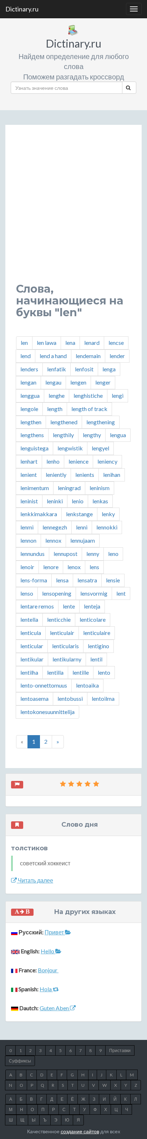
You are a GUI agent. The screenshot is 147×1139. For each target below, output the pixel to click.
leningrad (69, 487)
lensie (113, 580)
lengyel (100, 448)
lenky (108, 513)
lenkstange (79, 513)
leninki (55, 501)
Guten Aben (55, 1007)
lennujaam (82, 540)
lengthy (92, 434)
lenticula (30, 632)
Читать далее (35, 880)
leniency (107, 461)
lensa (62, 580)
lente (69, 606)
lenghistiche (88, 395)
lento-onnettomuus (43, 685)
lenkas (100, 501)
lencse (116, 342)
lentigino (98, 645)
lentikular (32, 659)
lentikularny (66, 659)
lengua (118, 434)
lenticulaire (96, 632)
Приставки (120, 1050)
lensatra (87, 580)
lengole (29, 408)
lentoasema (34, 698)
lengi (117, 395)
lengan (28, 382)
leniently (56, 474)
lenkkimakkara (38, 513)
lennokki (106, 527)
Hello (48, 951)
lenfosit (84, 369)
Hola (46, 989)
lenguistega (34, 448)
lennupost (65, 553)
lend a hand (53, 355)
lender (117, 355)
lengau (53, 382)
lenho (53, 461)
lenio (77, 501)
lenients (84, 474)
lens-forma (33, 580)
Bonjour (48, 970)
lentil (96, 659)
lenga (109, 369)
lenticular (31, 645)
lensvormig (93, 593)
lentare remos (37, 606)
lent (121, 593)
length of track (89, 408)
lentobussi (70, 698)
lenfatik (56, 369)
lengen (78, 382)
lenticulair (62, 632)
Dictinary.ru (22, 9)
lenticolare (93, 619)
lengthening (100, 422)
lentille (80, 672)
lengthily (63, 434)
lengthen (30, 422)
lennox (53, 540)
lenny (92, 553)
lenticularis (65, 645)
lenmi (27, 527)
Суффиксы (20, 1061)
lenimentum (34, 487)
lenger (103, 382)
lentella (29, 619)
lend (25, 355)
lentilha (29, 672)
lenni (81, 527)
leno (113, 553)
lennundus (32, 553)
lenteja (92, 606)
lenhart (28, 461)
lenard (92, 342)
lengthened (63, 422)
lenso (26, 593)
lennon (28, 540)
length (54, 408)
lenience (78, 461)
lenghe (57, 395)
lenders (29, 369)
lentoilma (103, 698)
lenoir (27, 566)
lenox (74, 566)
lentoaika (87, 685)
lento (104, 672)
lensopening (56, 593)
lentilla (55, 672)
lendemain (88, 355)
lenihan (111, 474)
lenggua (30, 395)
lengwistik (70, 448)
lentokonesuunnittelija (47, 711)
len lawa (46, 342)
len (24, 342)
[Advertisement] (73, 209)
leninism (100, 487)
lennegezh (54, 527)
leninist (29, 501)
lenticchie (59, 619)
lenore (51, 566)
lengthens (32, 434)
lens (94, 566)
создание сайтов (80, 1131)
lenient (28, 474)
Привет (55, 932)
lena (70, 342)
